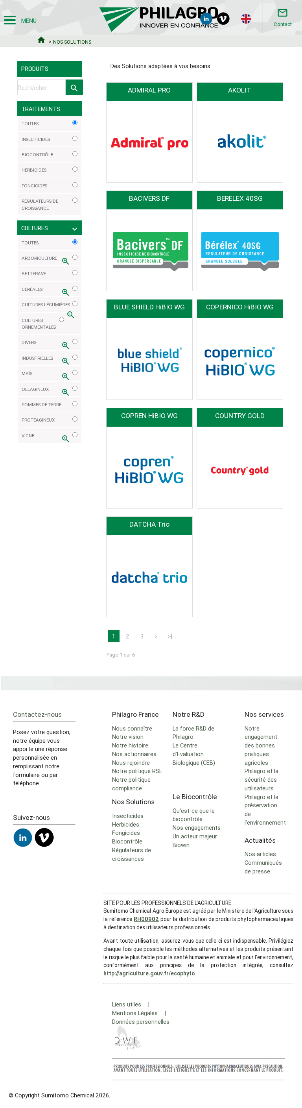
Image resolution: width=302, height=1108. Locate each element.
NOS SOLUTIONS (72, 42)
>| (170, 636)
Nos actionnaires (134, 754)
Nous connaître (132, 728)
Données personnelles (140, 1021)
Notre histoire (130, 745)
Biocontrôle (127, 841)
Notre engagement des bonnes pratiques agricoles (261, 745)
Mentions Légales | (139, 1013)
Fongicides (126, 832)
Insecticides (128, 815)
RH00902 (146, 919)
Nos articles (260, 854)
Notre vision (128, 736)
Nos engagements (197, 827)
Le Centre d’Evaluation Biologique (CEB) (194, 754)
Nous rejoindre (131, 762)
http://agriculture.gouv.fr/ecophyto (149, 973)
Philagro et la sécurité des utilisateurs (261, 779)
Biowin (181, 845)
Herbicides (125, 824)
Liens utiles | (130, 1004)
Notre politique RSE (137, 771)
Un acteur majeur (195, 836)
